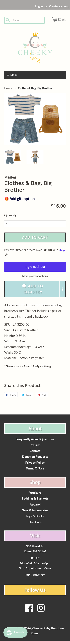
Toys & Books (35, 516)
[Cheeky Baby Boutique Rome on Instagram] (41, 610)
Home (8, 88)
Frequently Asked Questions (35, 439)
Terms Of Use (35, 468)
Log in (39, 6)
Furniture (35, 492)
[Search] (8, 20)
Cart (62, 19)
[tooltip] (62, 289)
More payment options (35, 275)
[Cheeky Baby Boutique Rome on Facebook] (29, 610)
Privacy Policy (35, 462)
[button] (35, 289)
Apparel (35, 504)
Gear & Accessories (35, 510)
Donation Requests (35, 456)
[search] (27, 20)
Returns (35, 445)
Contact (35, 451)
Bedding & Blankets (35, 498)
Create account (59, 6)
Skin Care (35, 522)
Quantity (10, 215)
